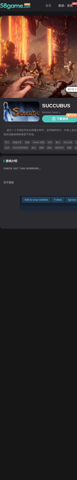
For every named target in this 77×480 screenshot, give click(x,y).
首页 (48, 5)
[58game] (15, 5)
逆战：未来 (65, 5)
